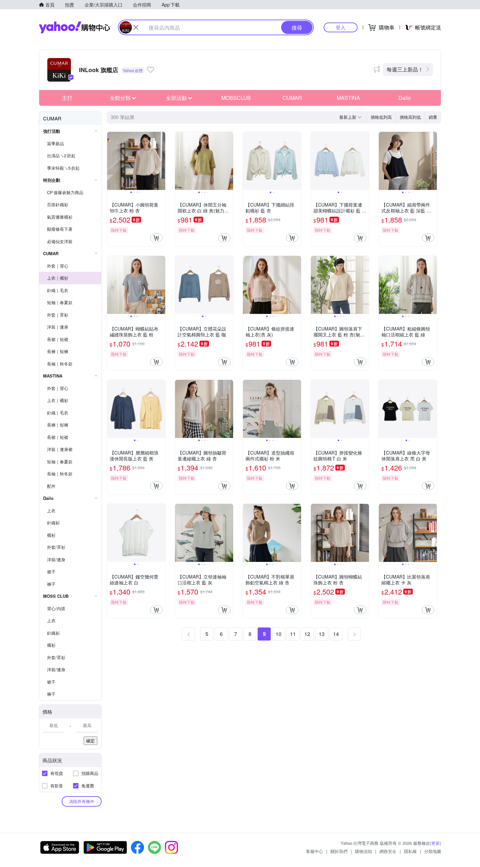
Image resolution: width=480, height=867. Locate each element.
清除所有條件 (81, 801)
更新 (435, 843)
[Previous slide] (111, 161)
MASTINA (348, 97)
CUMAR (292, 97)
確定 (90, 740)
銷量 (433, 117)
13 (322, 634)
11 (293, 634)
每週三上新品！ (405, 69)
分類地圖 (432, 851)
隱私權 (410, 851)
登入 (340, 27)
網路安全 (387, 851)
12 (307, 634)
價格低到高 (381, 117)
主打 (67, 97)
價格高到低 (410, 117)
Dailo (404, 97)
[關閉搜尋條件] (136, 27)
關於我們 (338, 851)
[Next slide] (161, 161)
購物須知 (363, 851)
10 (278, 634)
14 (336, 634)
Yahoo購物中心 (74, 27)
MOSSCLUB (236, 97)
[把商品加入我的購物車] (156, 238)
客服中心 (314, 851)
